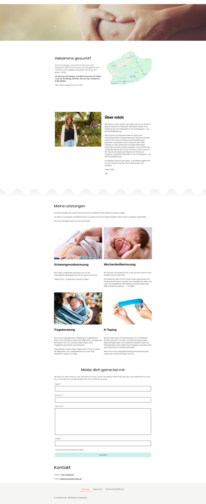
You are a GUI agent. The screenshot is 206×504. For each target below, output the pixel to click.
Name (58, 384)
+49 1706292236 (67, 475)
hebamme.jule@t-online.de (71, 479)
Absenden (103, 455)
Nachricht (59, 406)
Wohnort (59, 395)
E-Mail (58, 438)
